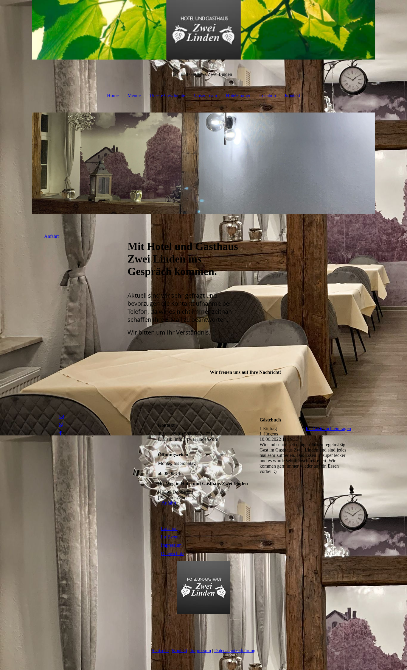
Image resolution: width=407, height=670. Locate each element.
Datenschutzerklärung (234, 650)
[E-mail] (61, 416)
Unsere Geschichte (167, 95)
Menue (134, 95)
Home (113, 95)
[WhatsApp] (61, 424)
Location (267, 95)
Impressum (171, 545)
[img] (203, 30)
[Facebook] (60, 433)
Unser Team (205, 95)
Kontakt (292, 95)
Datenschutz (172, 553)
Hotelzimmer (238, 95)
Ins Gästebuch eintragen (328, 428)
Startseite (160, 650)
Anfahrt (51, 236)
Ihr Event (169, 536)
